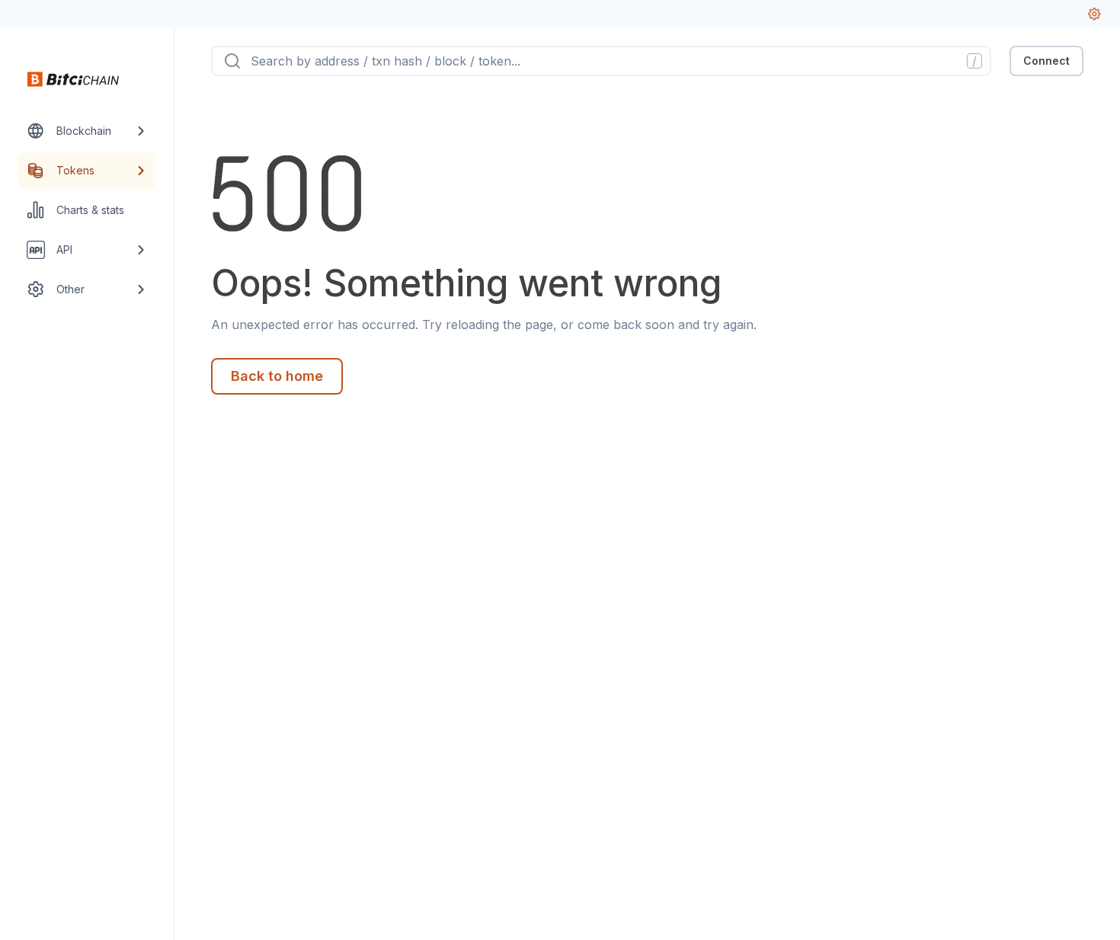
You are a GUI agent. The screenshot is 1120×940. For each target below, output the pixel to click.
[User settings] (1094, 13)
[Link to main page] (73, 79)
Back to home (277, 376)
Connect (1046, 60)
